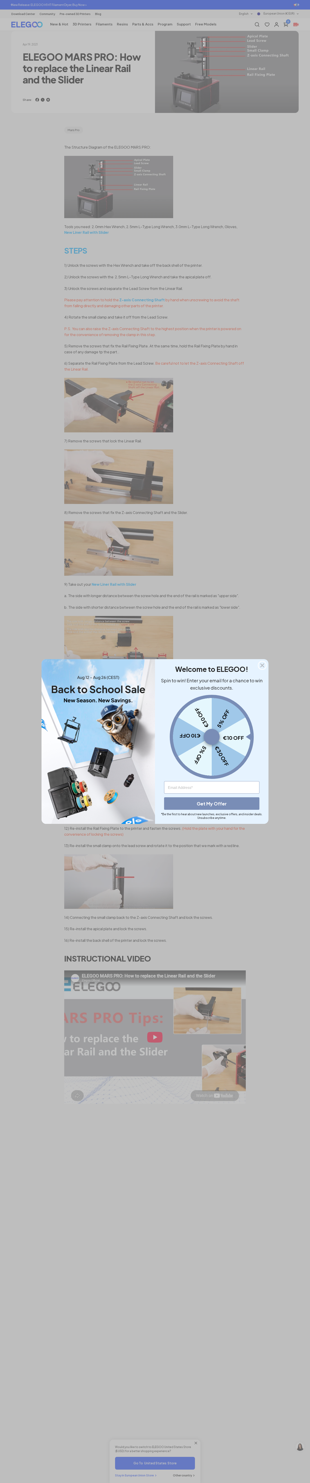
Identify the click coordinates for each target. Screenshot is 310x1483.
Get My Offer (212, 803)
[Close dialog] (262, 665)
